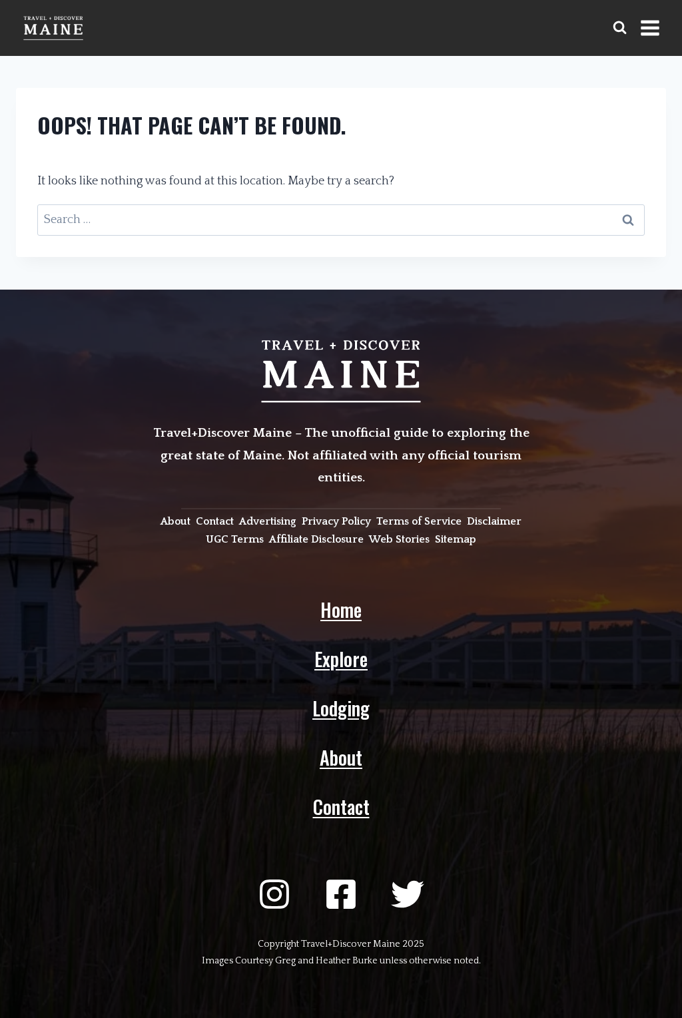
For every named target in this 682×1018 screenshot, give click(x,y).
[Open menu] (649, 27)
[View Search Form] (620, 28)
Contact (341, 806)
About (341, 757)
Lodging (341, 708)
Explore (341, 658)
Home (341, 609)
